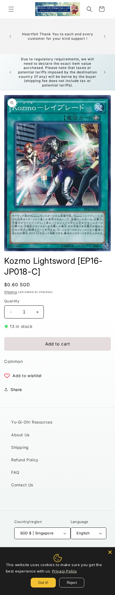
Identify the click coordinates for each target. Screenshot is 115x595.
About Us (20, 434)
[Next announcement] (105, 36)
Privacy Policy (64, 571)
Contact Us (22, 484)
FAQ (15, 472)
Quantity (11, 301)
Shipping (10, 291)
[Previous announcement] (10, 36)
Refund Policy (25, 459)
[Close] (110, 552)
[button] (11, 9)
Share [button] (16, 389)
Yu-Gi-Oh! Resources (31, 422)
